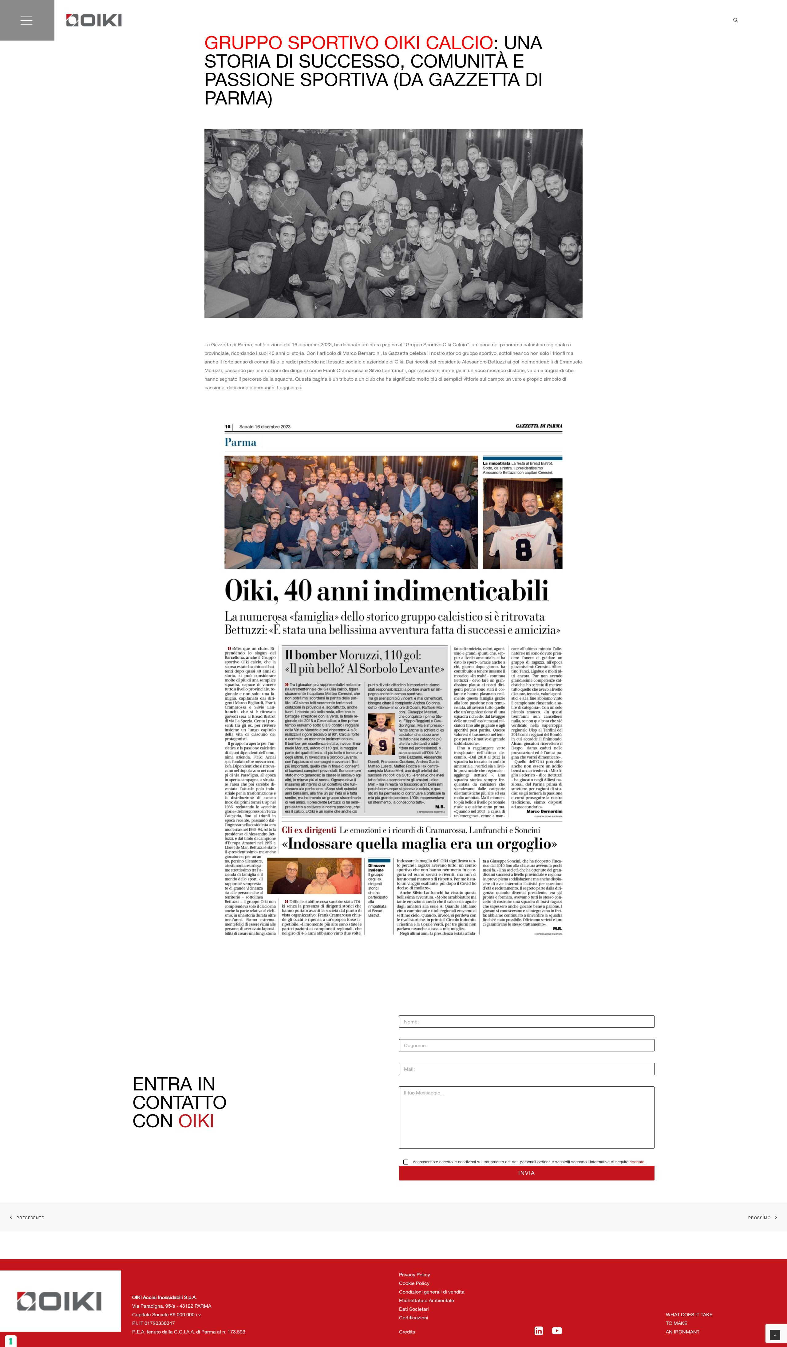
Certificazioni (413, 1317)
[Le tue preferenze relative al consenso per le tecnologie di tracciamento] (11, 1341)
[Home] (94, 20)
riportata (637, 1162)
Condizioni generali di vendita (432, 1291)
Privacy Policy (414, 1274)
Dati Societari (414, 1309)
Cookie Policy (414, 1283)
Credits (407, 1331)
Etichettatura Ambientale (426, 1300)
